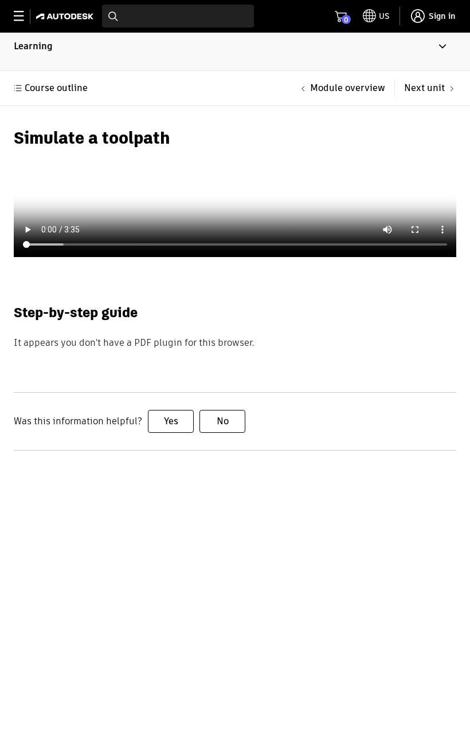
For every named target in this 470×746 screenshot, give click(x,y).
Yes (171, 421)
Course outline (56, 87)
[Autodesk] (66, 16)
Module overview (347, 87)
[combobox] (178, 16)
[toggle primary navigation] (25, 16)
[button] (235, 52)
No (223, 421)
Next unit (424, 87)
